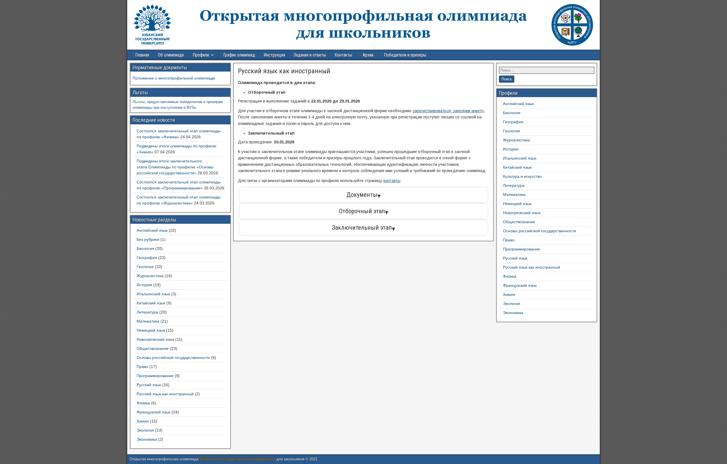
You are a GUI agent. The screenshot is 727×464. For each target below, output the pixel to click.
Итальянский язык (153, 294)
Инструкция (274, 55)
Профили (201, 55)
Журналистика (150, 275)
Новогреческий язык (155, 339)
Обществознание (153, 348)
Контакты (343, 55)
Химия (143, 421)
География (147, 257)
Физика (143, 403)
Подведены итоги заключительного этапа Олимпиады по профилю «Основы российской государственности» (175, 167)
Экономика (147, 439)
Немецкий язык (151, 330)
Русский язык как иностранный (284, 71)
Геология (145, 266)
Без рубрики (148, 239)
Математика (148, 321)
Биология (145, 248)
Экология (145, 430)
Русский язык (149, 385)
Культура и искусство (522, 176)
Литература (147, 312)
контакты (391, 180)
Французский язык (153, 412)
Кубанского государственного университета (237, 459)
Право (142, 366)
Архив (368, 55)
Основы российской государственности (173, 357)
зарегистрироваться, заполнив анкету (448, 110)
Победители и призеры (405, 55)
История (144, 285)
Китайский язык (151, 303)
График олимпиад (239, 55)
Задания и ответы (310, 55)
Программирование (155, 375)
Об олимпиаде (171, 55)
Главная (142, 55)
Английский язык (152, 230)
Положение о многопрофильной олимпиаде (174, 78)
